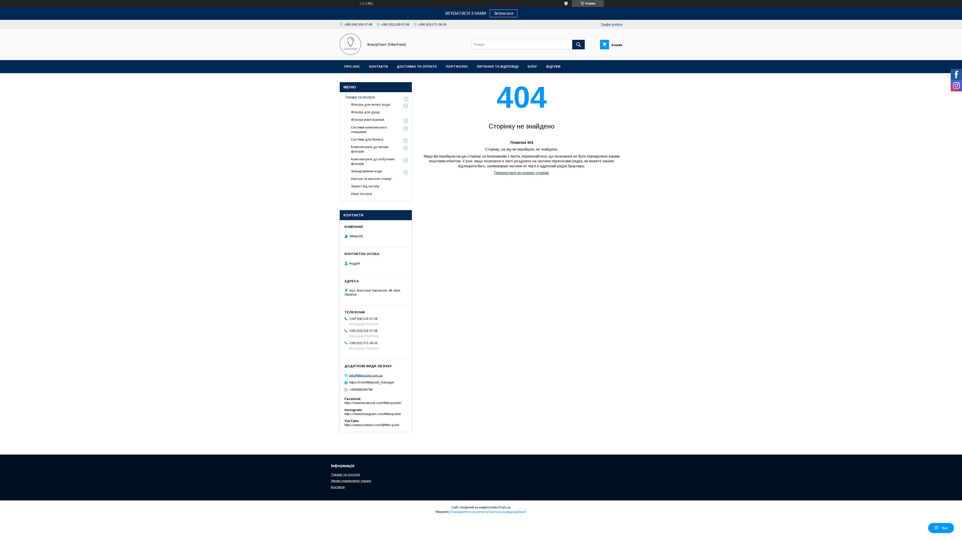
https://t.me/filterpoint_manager (371, 382)
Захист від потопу (365, 186)
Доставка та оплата (417, 66)
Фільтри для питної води (370, 104)
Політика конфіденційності (507, 512)
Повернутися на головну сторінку (521, 173)
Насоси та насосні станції (371, 179)
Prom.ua (505, 507)
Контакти (378, 66)
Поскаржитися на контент (468, 512)
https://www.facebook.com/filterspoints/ (372, 403)
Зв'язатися (503, 13)
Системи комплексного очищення (369, 129)
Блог (532, 66)
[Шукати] (578, 44)
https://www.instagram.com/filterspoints (372, 414)
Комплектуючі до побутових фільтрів (373, 161)
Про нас (352, 66)
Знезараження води (366, 171)
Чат (945, 528)
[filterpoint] (350, 54)
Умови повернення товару (351, 481)
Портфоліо (457, 66)
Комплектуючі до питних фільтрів (370, 149)
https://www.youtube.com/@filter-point (371, 425)
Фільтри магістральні (367, 119)
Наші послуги (361, 194)
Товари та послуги (360, 97)
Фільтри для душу (365, 112)
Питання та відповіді (498, 66)
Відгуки (553, 66)
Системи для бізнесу (367, 139)
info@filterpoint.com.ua (366, 375)
